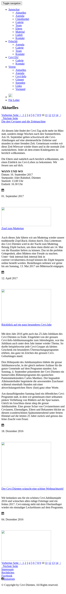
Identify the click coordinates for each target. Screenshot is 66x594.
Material (20, 31)
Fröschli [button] (12, 41)
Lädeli (19, 34)
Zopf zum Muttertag (12, 228)
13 (53, 115)
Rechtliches (7, 572)
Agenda (19, 15)
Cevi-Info (20, 76)
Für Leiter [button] (14, 100)
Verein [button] (12, 66)
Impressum (7, 569)
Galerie (19, 22)
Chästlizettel (22, 19)
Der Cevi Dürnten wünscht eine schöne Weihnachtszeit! (32, 488)
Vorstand (20, 89)
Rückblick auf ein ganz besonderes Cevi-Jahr (26, 324)
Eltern (18, 28)
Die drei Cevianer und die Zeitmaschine (23, 121)
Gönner (19, 79)
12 (49, 115)
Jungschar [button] (14, 9)
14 (56, 115)
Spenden (20, 82)
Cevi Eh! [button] (13, 57)
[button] (10, 96)
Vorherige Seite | (12, 115)
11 (46, 115)
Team (18, 25)
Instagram (9, 578)
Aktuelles (20, 12)
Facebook (6, 575)
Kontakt (19, 38)
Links (18, 85)
